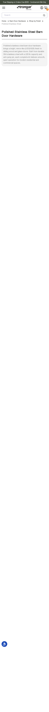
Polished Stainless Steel (11, 24)
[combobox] (24, 15)
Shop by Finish (35, 21)
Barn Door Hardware (18, 21)
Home (4, 21)
